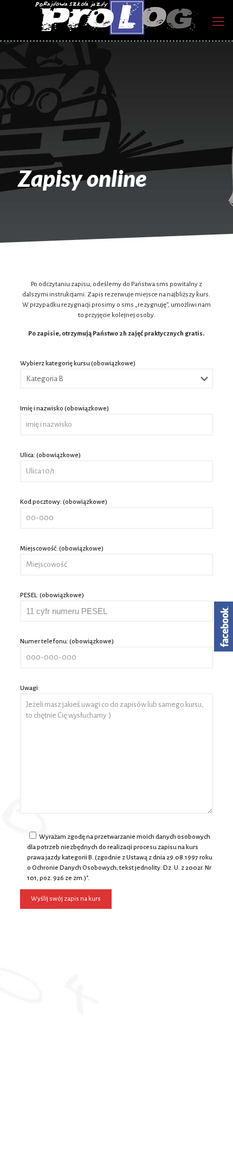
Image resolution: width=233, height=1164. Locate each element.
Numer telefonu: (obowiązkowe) (67, 641)
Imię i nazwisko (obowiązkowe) (64, 408)
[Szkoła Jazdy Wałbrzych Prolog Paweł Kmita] (116, 17)
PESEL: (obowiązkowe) (52, 595)
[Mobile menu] (218, 21)
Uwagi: (30, 688)
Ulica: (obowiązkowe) (50, 455)
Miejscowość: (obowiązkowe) (61, 548)
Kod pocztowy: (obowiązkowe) (63, 501)
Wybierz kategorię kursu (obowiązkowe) (77, 363)
